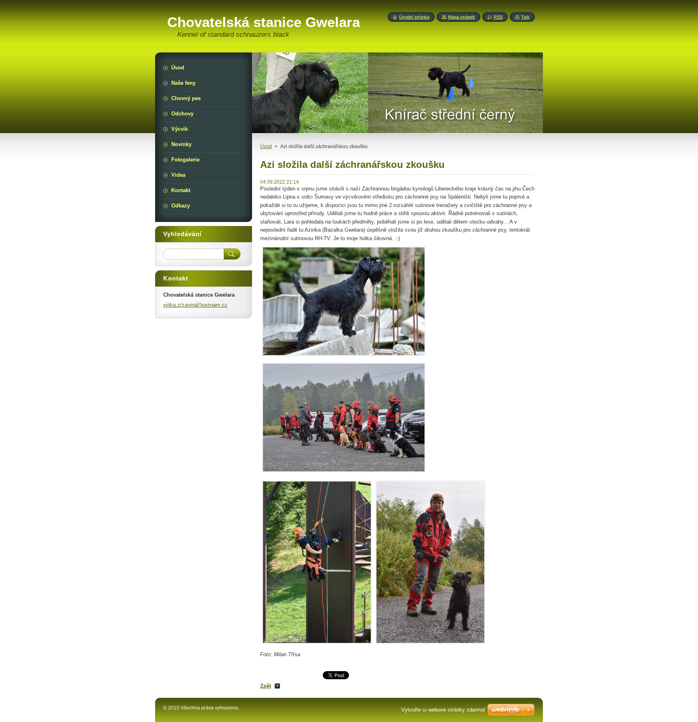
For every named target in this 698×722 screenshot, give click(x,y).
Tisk (525, 17)
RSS (498, 17)
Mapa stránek (461, 17)
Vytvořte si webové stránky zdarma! (443, 710)
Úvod (266, 146)
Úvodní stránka (414, 17)
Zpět (265, 686)
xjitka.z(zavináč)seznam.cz (195, 305)
